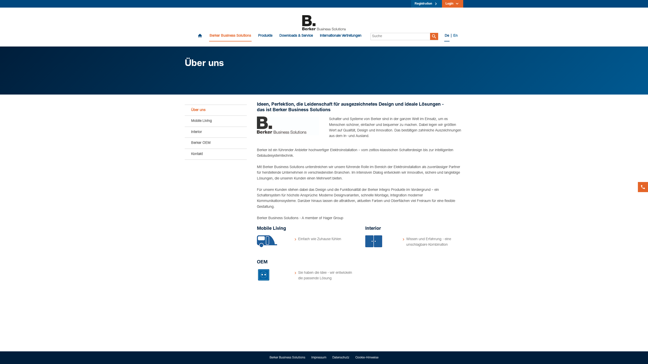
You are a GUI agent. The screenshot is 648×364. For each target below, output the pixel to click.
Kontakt (197, 154)
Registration (423, 3)
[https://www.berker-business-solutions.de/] (324, 23)
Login (449, 3)
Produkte (265, 36)
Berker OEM (201, 143)
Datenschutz (340, 357)
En (455, 36)
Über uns (198, 110)
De (447, 36)
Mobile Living (201, 121)
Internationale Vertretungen (340, 36)
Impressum (318, 357)
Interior (196, 132)
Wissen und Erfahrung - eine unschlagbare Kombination (428, 242)
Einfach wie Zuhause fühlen (319, 239)
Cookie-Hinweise (366, 357)
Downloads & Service (296, 36)
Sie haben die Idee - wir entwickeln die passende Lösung (325, 275)
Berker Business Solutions (230, 36)
